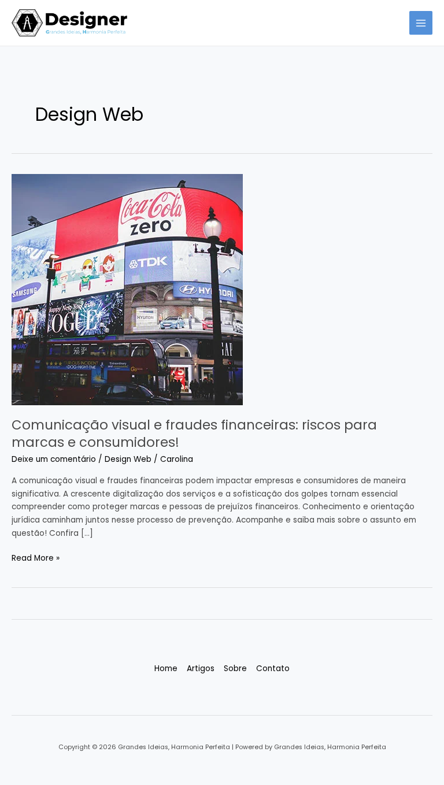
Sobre (235, 668)
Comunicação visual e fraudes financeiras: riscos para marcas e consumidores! (194, 433)
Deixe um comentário (54, 459)
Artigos (200, 668)
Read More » (36, 558)
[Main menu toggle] (421, 23)
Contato (273, 668)
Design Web (128, 459)
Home (165, 668)
